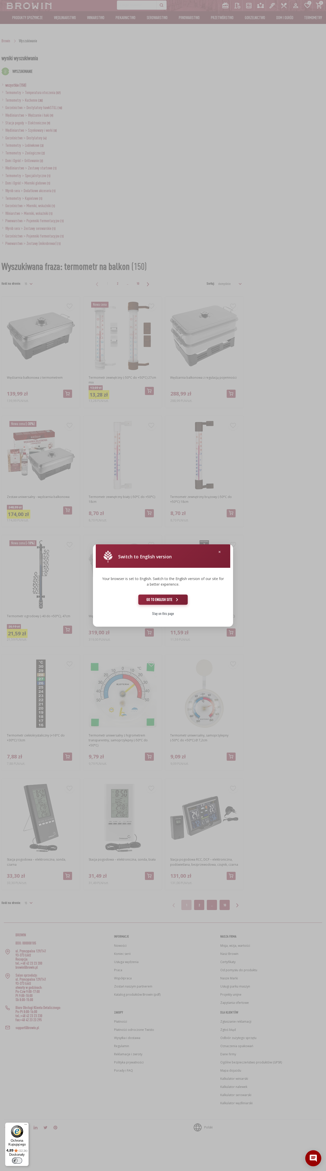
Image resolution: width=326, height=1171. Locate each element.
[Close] (219, 551)
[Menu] (26, 1126)
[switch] (17, 1160)
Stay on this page (163, 613)
